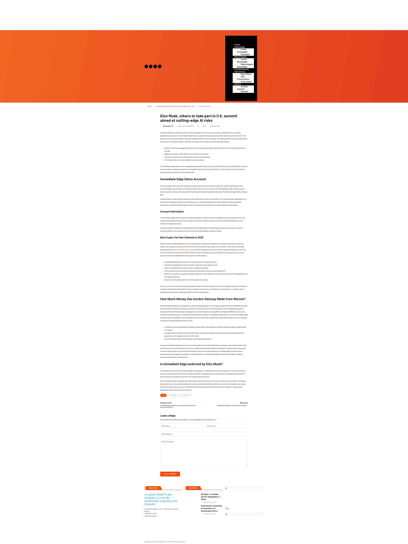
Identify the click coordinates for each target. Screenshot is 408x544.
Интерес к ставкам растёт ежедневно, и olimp (210, 496)
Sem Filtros (246, 74)
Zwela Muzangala (242, 60)
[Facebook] (151, 66)
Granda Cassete (242, 87)
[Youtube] (155, 66)
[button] (204, 24)
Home (149, 106)
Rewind (244, 91)
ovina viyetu (246, 81)
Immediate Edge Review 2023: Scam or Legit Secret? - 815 (175, 106)
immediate (173, 395)
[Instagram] (146, 66)
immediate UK (185, 395)
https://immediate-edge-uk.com (183, 250)
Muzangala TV (168, 126)
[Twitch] (160, 66)
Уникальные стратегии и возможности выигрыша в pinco (211, 508)
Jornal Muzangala (242, 50)
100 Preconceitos (243, 78)
